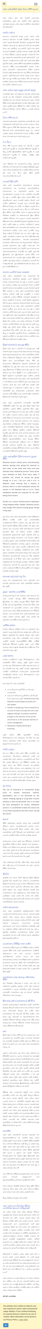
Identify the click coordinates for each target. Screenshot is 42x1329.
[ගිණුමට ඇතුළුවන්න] (36, 4)
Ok (6, 1325)
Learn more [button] (23, 1320)
